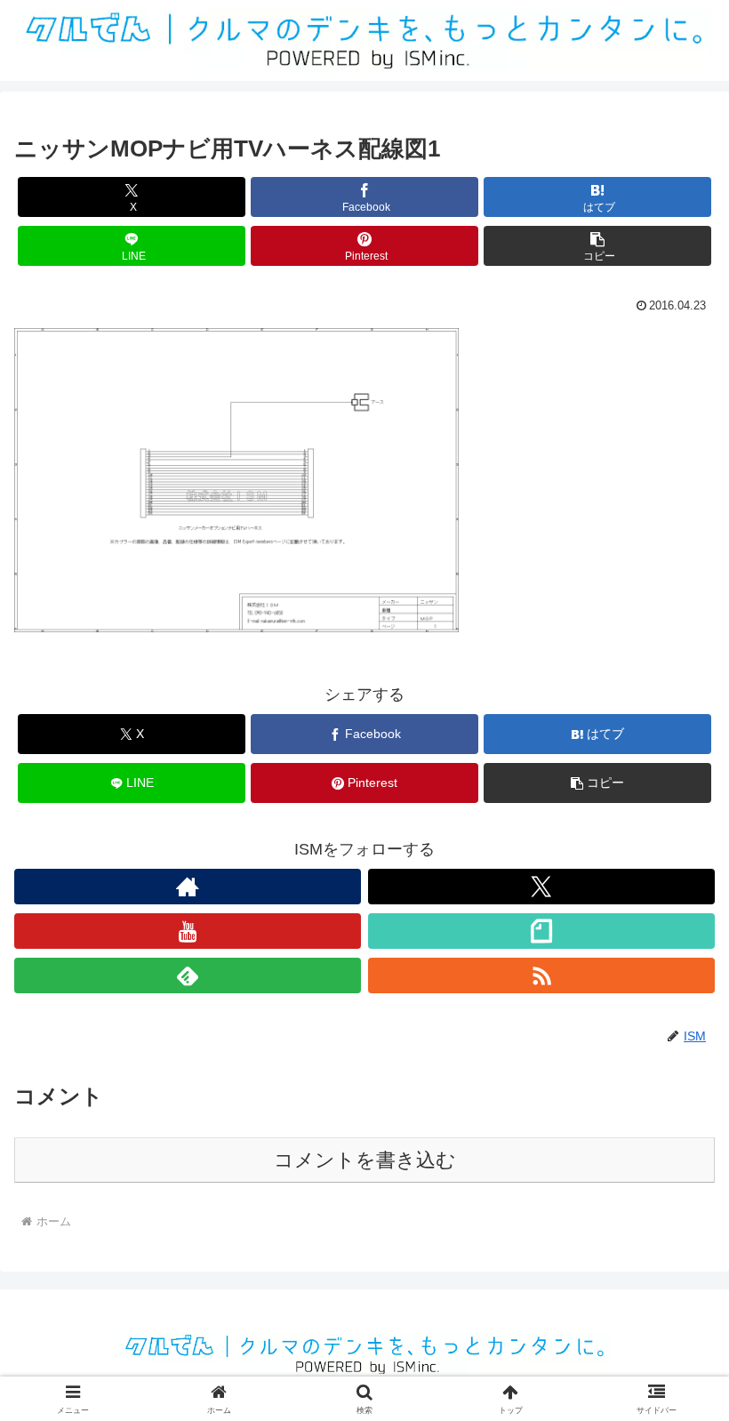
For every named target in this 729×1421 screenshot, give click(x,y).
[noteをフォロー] (541, 931)
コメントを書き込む (365, 1160)
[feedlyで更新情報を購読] (187, 975)
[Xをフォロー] (541, 886)
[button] (597, 246)
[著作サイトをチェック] (187, 886)
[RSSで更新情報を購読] (541, 975)
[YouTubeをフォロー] (187, 931)
